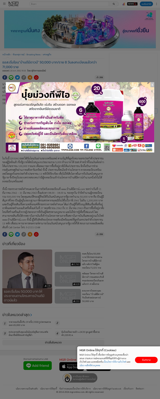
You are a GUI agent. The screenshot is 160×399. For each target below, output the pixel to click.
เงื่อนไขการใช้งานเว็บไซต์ (115, 361)
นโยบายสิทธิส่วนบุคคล (90, 365)
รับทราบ (146, 360)
